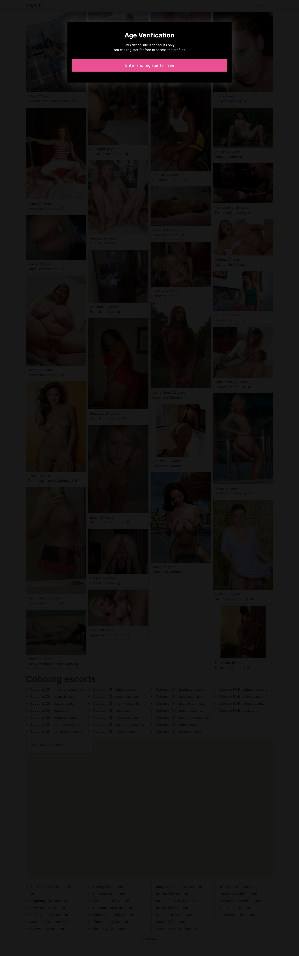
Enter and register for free (149, 65)
